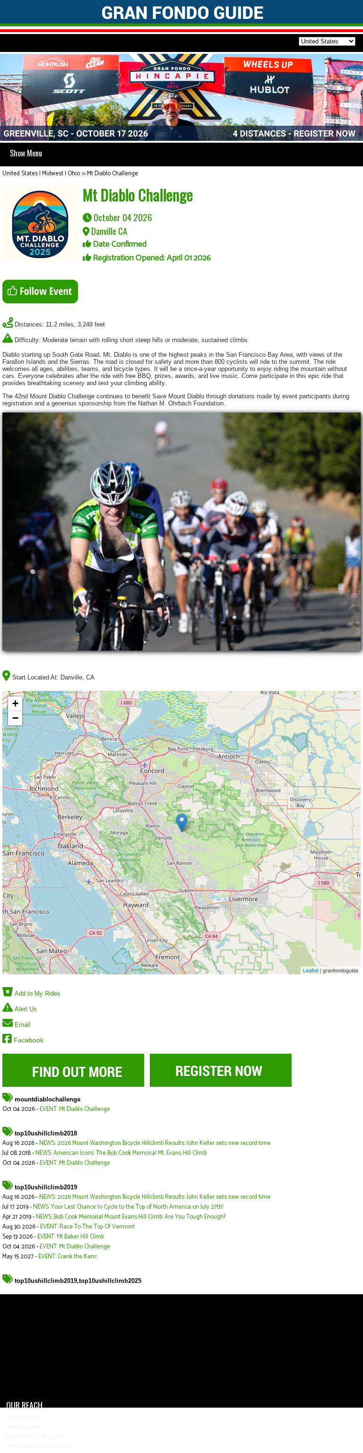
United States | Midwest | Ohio (41, 174)
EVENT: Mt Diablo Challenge (75, 1109)
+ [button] (15, 703)
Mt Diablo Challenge (112, 174)
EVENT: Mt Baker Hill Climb (70, 1237)
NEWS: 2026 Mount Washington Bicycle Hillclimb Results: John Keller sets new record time (154, 1143)
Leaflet (311, 970)
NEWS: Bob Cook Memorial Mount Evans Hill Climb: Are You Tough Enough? (130, 1217)
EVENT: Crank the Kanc (67, 1257)
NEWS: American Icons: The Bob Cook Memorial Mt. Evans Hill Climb (121, 1153)
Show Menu (26, 153)
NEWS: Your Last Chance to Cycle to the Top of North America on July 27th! (128, 1207)
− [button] (15, 718)
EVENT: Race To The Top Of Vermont (87, 1227)
